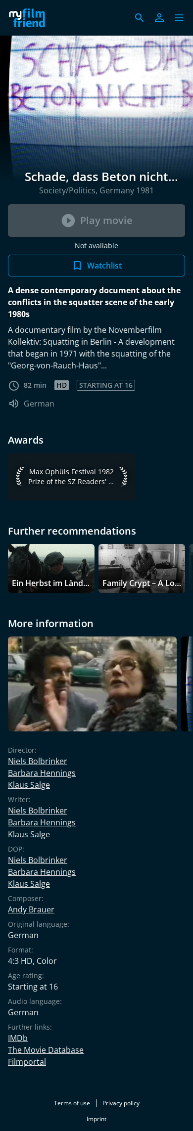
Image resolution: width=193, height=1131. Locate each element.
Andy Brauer (31, 909)
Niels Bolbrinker (37, 761)
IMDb (18, 1038)
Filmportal (27, 1061)
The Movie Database (46, 1049)
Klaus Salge (29, 784)
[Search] (139, 18)
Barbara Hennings (42, 773)
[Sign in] (159, 18)
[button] (179, 18)
